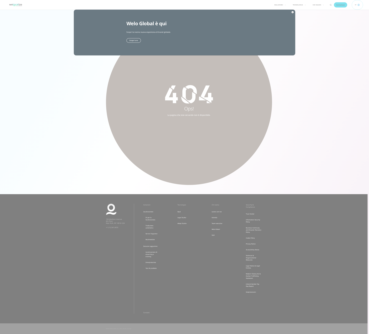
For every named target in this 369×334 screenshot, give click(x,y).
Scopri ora (133, 40)
